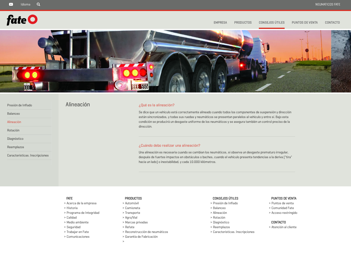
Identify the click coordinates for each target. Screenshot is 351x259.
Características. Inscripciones (28, 155)
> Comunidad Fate (281, 208)
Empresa (220, 23)
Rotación (13, 130)
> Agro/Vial (129, 218)
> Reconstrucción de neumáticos (145, 232)
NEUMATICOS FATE (327, 4)
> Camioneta (131, 208)
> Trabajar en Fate (76, 232)
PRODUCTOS (243, 23)
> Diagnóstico (219, 222)
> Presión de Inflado (224, 203)
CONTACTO (332, 23)
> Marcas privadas (135, 222)
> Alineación (218, 213)
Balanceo (13, 114)
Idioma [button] (25, 4)
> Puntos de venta (281, 203)
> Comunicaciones (77, 237)
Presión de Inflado (19, 105)
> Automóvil (130, 203)
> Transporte (131, 213)
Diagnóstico (15, 139)
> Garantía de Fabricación (140, 237)
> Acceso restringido (283, 213)
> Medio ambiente (76, 222)
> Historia (71, 208)
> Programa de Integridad (81, 213)
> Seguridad (72, 227)
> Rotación (217, 218)
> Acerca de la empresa (80, 203)
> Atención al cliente (283, 227)
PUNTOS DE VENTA (305, 23)
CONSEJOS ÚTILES (272, 23)
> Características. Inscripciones (232, 232)
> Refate (128, 227)
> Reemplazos (220, 227)
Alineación (14, 122)
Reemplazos (15, 147)
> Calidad (70, 218)
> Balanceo (218, 208)
